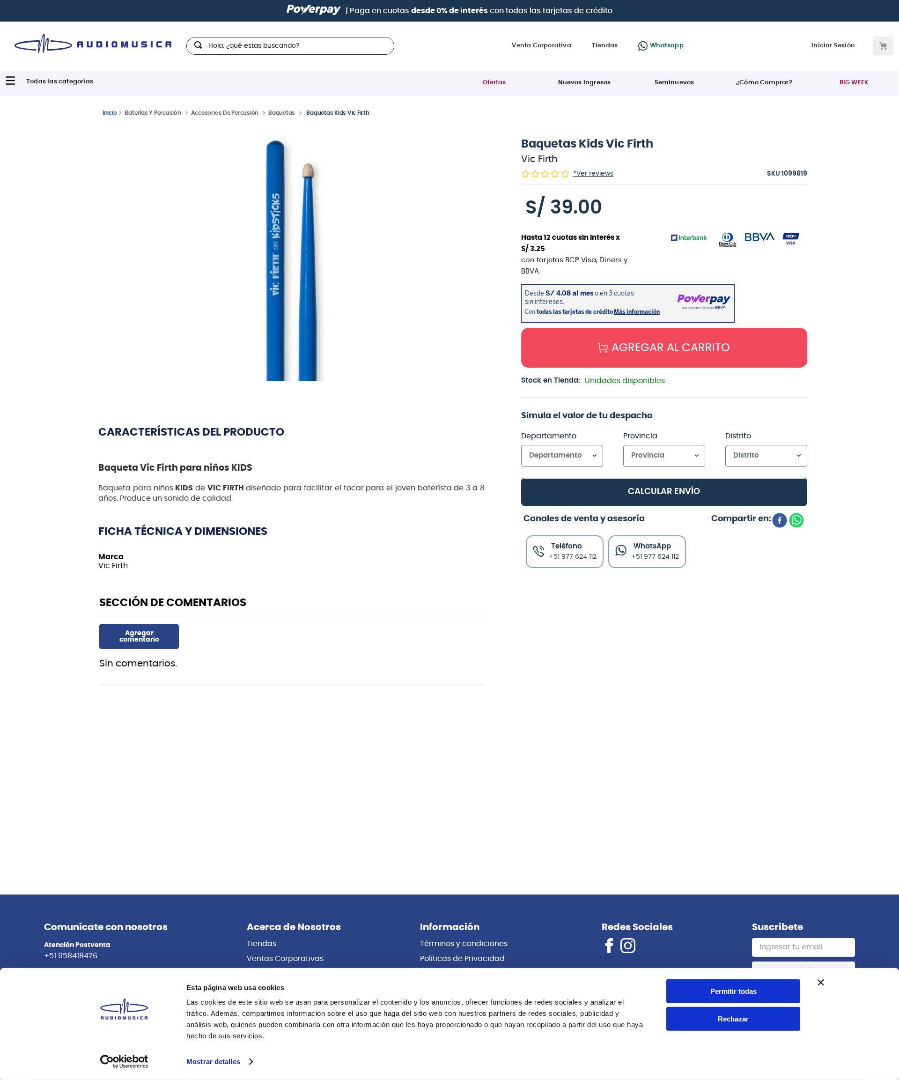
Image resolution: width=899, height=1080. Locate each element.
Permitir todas (733, 991)
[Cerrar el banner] (821, 982)
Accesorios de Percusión (224, 113)
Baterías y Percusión (153, 113)
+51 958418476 (70, 956)
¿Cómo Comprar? (764, 83)
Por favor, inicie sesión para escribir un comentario (139, 636)
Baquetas (281, 113)
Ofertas (494, 83)
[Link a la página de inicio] (110, 112)
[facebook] (779, 521)
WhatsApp (652, 545)
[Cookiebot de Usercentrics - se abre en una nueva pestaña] (124, 1062)
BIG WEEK (854, 83)
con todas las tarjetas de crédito (511, 11)
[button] (291, 260)
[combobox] (290, 46)
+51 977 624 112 (655, 556)
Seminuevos (674, 83)
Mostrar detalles (213, 1061)
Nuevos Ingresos (584, 83)
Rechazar (733, 1019)
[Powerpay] (314, 11)
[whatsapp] (796, 521)
